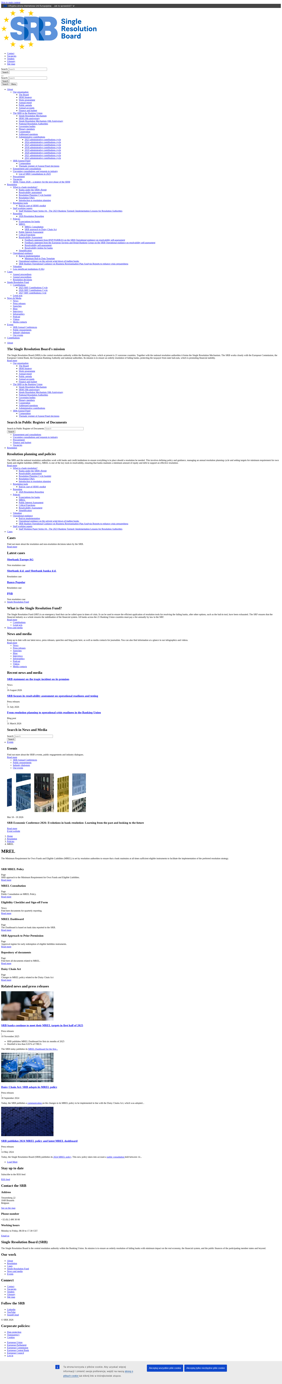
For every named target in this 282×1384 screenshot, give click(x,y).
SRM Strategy (25, 97)
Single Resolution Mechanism (33, 116)
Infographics (19, 314)
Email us (5, 1236)
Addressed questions (28, 134)
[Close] (2, 75)
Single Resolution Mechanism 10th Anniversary (41, 121)
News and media (15, 627)
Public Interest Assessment (31, 232)
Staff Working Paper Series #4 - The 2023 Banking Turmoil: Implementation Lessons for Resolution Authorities (70, 211)
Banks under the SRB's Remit (33, 190)
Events (10, 324)
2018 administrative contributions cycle (43, 147)
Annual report (25, 102)
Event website (13, 831)
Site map (11, 64)
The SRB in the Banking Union (27, 113)
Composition (25, 163)
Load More (12, 1162)
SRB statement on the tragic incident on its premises (38, 679)
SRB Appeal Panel (21, 160)
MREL (22, 224)
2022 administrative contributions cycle (43, 158)
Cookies (11, 1337)
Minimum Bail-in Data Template (40, 258)
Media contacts (20, 322)
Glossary (11, 61)
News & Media (14, 298)
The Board (24, 94)
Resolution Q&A (27, 197)
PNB (10, 593)
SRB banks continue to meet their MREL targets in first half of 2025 (42, 1025)
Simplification (25, 250)
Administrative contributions (32, 137)
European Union (14, 1342)
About (10, 89)
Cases (9, 271)
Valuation (17, 266)
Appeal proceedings (22, 274)
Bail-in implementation (29, 256)
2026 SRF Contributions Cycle (33, 290)
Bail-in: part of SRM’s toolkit (32, 205)
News (15, 301)
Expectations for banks (29, 221)
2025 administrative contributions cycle (43, 145)
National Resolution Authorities (33, 123)
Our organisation (20, 92)
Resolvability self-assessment (38, 245)
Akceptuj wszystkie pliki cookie (165, 1368)
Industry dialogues (21, 332)
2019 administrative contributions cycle (43, 150)
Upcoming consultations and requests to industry (35, 171)
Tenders (10, 58)
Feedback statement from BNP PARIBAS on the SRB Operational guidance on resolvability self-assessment (75, 240)
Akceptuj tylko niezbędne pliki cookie (205, 1368)
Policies (16, 219)
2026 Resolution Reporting (31, 216)
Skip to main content (10, 2)
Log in (10, 1355)
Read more (12, 360)
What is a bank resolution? (25, 187)
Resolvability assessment (30, 192)
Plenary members (27, 129)
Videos (16, 319)
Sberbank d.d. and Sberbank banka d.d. (31, 570)
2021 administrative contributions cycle (43, 155)
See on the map (8, 1208)
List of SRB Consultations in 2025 (35, 174)
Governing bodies (27, 126)
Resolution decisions (22, 279)
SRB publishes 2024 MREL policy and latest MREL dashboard (39, 1140)
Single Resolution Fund (18, 282)
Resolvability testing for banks (39, 248)
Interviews (18, 311)
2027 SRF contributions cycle (32, 293)
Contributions (19, 285)
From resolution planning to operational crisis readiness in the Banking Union (54, 712)
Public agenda (25, 105)
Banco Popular (16, 582)
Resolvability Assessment (30, 237)
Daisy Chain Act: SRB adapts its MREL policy (29, 1087)
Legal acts (17, 295)
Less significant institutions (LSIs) (28, 269)
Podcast (16, 316)
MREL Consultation (34, 227)
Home (10, 836)
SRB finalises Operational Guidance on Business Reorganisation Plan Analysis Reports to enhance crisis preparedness (73, 264)
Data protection (14, 1332)
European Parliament (16, 1345)
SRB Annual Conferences (25, 327)
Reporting (17, 213)
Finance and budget (28, 110)
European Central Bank (18, 1350)
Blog (15, 308)
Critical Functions (27, 234)
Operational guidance (23, 253)
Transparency (13, 1334)
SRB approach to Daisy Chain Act (41, 229)
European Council (15, 1353)
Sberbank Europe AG (20, 559)
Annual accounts (26, 108)
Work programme (27, 100)
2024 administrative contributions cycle (43, 142)
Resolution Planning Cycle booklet (35, 195)
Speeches (17, 306)
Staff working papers (22, 208)
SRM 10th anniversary (29, 118)
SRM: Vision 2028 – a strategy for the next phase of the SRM (41, 182)
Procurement (19, 176)
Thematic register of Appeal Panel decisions (39, 166)
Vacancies (11, 56)
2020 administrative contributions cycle (43, 153)
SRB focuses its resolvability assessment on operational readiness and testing (52, 695)
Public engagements (22, 330)
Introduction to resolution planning (35, 200)
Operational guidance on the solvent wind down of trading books (49, 261)
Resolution (12, 184)
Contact (10, 53)
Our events (18, 335)
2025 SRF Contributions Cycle (33, 287)
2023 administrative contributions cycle (43, 139)
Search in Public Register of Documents (25, 428)
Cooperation (24, 131)
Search (4, 69)
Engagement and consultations (27, 168)
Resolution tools (20, 203)
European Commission (17, 1347)
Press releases (19, 303)
